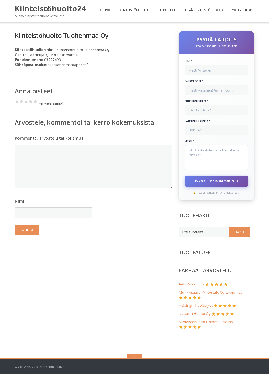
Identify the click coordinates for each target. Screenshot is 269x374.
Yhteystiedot (243, 10)
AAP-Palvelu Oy (191, 284)
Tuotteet (168, 10)
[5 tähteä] (35, 101)
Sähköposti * (194, 81)
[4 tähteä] (31, 101)
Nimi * (189, 61)
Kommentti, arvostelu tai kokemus (49, 138)
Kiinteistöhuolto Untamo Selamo (206, 321)
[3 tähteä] (26, 101)
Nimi (19, 201)
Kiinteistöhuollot (135, 10)
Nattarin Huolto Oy (195, 313)
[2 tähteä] (21, 101)
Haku (239, 232)
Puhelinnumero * (196, 101)
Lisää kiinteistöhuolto (204, 10)
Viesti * (189, 141)
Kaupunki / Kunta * (198, 121)
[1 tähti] (17, 101)
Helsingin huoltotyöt (196, 305)
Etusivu (104, 10)
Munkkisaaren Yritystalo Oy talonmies (210, 292)
